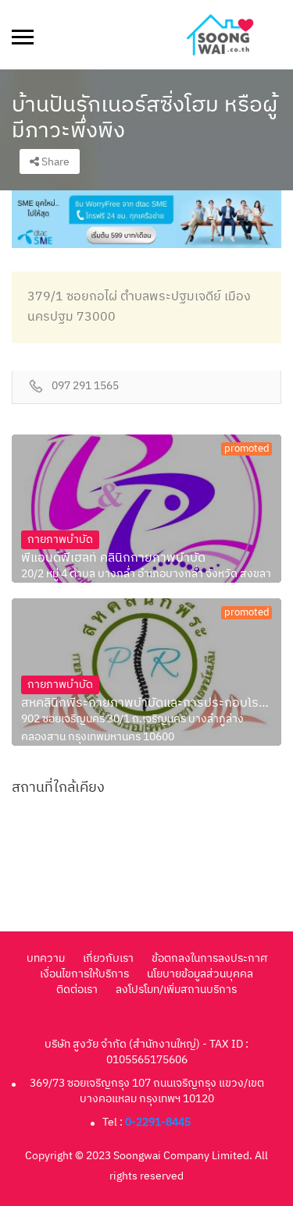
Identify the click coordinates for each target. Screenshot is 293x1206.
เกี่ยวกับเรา (108, 958)
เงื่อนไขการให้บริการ (84, 974)
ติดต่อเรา (77, 989)
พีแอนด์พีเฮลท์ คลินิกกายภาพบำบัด (113, 558)
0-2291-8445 (158, 1122)
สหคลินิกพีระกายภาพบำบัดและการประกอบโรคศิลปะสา (146, 703)
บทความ (46, 958)
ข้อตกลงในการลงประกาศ (209, 958)
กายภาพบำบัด (60, 539)
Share (54, 162)
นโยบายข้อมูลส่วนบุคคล (200, 974)
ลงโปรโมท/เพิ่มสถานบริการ (176, 989)
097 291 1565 (85, 386)
